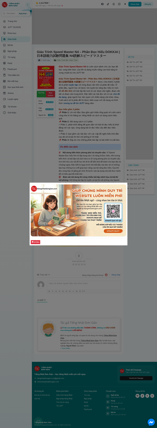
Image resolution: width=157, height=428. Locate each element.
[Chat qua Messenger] (151, 422)
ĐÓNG (36, 242)
